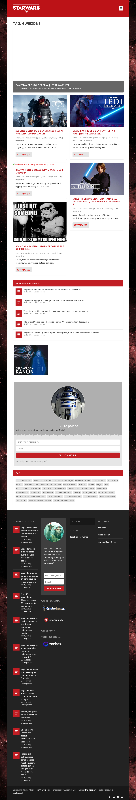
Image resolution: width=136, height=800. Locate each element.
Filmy (50, 177)
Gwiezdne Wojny (69, 485)
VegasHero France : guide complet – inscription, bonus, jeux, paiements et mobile (61, 332)
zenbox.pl (18, 793)
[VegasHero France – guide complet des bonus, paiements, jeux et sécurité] (16, 647)
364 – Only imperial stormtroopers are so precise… (40, 248)
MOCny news (56, 88)
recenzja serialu (89, 493)
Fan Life (54, 253)
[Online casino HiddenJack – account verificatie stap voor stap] (16, 731)
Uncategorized (39, 292)
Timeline (102, 527)
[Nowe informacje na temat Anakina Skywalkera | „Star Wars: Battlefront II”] (97, 179)
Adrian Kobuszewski (28, 88)
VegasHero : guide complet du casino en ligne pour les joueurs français (56, 311)
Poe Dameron (48, 493)
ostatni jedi (36, 493)
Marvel (85, 489)
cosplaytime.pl (99, 481)
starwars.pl (41, 789)
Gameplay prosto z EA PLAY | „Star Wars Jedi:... (43, 85)
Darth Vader (113, 481)
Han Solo (82, 485)
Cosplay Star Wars (83, 481)
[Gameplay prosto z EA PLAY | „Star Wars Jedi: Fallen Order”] (97, 111)
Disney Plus (29, 485)
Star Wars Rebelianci (73, 497)
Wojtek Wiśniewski (27, 253)
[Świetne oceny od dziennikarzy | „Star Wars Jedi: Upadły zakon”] (40, 111)
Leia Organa (36, 489)
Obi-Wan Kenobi (22, 493)
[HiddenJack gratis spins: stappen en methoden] (16, 713)
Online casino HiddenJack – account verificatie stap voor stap (28, 736)
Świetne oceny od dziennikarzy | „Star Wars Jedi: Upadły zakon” (39, 132)
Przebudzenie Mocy (63, 493)
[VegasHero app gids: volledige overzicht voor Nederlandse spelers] (19, 302)
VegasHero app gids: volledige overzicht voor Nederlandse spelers (54, 300)
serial (111, 493)
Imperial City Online (107, 542)
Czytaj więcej (24, 154)
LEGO (106, 485)
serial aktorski (22, 497)
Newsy (63, 88)
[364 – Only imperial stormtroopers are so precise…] (40, 222)
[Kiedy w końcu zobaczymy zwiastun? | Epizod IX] (40, 164)
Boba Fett (38, 481)
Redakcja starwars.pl (79, 537)
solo (50, 497)
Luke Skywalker (59, 489)
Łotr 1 (56, 501)
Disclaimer (90, 789)
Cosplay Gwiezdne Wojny (63, 481)
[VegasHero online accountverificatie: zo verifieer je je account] (19, 291)
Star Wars (58, 497)
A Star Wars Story (23, 481)
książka (99, 485)
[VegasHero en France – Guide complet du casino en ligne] (16, 692)
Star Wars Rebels (91, 497)
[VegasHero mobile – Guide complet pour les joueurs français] (16, 671)
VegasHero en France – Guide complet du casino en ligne (29, 695)
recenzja (77, 493)
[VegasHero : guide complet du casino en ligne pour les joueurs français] (19, 313)
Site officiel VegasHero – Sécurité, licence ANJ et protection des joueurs (56, 322)
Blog (48, 253)
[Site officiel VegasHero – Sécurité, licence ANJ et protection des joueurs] (19, 324)
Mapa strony (104, 534)
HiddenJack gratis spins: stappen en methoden (29, 714)
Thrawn (48, 501)
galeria (53, 485)
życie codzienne (67, 501)
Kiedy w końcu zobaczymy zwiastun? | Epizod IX (39, 171)
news (92, 489)
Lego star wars (22, 489)
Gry (49, 88)
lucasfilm (47, 489)
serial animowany (38, 497)
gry (59, 485)
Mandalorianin (74, 489)
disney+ (19, 485)
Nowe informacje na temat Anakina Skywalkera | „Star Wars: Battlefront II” (96, 201)
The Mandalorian (36, 501)
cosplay (47, 481)
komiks (91, 485)
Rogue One (102, 493)
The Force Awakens (107, 497)
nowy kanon (102, 489)
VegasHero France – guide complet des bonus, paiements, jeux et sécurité (29, 651)
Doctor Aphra (42, 485)
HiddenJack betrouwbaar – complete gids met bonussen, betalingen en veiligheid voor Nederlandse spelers (28, 764)
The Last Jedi (21, 501)
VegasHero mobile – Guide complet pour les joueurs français (29, 673)
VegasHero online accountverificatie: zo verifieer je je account (52, 289)
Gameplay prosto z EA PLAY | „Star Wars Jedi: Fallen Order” (94, 132)
